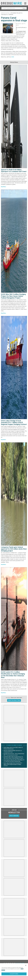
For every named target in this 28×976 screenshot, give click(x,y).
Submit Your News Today (14, 700)
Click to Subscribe (14, 815)
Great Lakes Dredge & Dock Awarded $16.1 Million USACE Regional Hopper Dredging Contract (14, 422)
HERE (12, 57)
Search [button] (24, 8)
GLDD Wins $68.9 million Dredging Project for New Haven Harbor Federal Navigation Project (13, 296)
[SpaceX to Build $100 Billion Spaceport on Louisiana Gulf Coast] (14, 116)
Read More (3, 186)
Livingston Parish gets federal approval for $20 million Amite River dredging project (14, 549)
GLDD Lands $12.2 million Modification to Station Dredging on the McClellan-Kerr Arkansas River (13, 674)
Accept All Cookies (14, 973)
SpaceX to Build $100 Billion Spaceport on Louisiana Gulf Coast (13, 170)
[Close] (25, 965)
